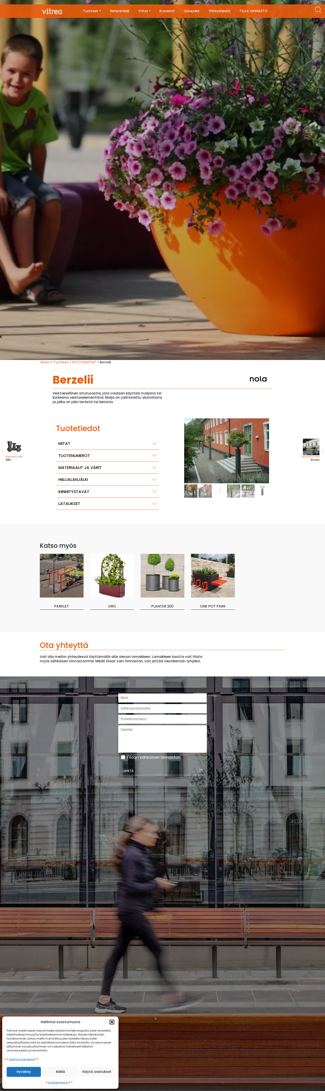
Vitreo (45, 362)
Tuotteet (61, 362)
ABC (14, 458)
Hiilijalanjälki (73, 479)
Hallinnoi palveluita (22, 1059)
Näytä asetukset (96, 1071)
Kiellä (60, 1071)
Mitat (64, 443)
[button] (112, 1022)
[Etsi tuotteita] (318, 10)
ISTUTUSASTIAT (84, 362)
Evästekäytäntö (58, 1082)
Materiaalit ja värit (80, 467)
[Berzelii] (226, 450)
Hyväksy (24, 1071)
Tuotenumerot (74, 455)
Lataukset (69, 503)
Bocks (310, 458)
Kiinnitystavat (73, 491)
